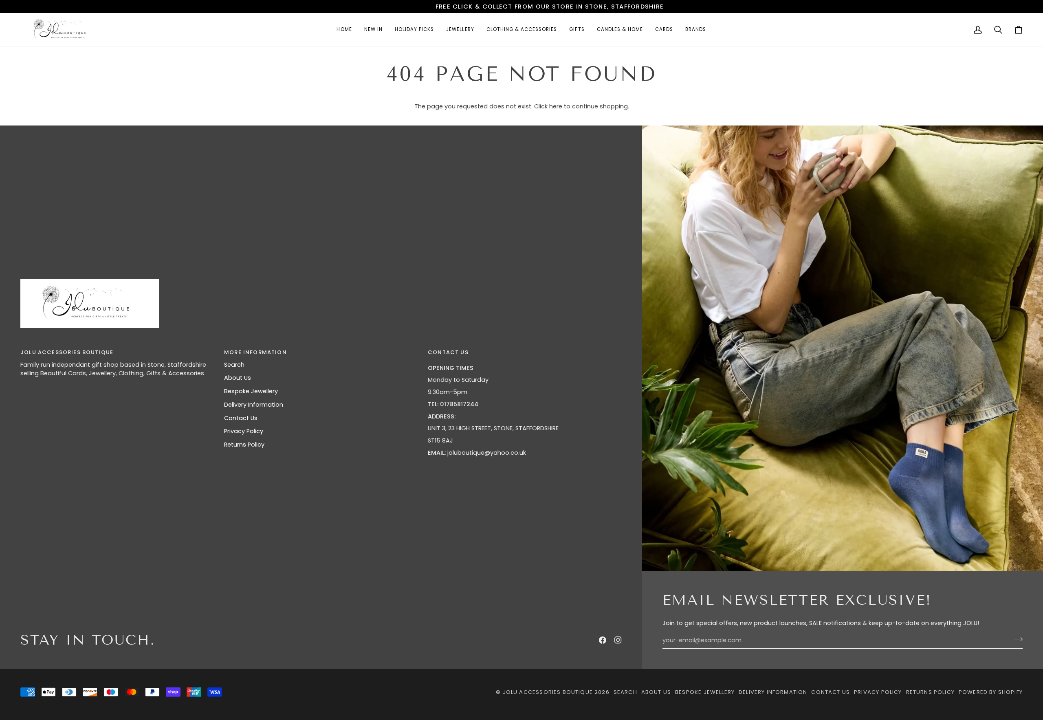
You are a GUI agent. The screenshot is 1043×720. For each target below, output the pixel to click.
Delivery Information (253, 405)
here (555, 106)
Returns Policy (244, 444)
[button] (460, 29)
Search (234, 365)
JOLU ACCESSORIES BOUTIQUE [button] (66, 352)
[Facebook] (602, 640)
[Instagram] (618, 640)
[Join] (1016, 639)
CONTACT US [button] (448, 352)
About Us (237, 378)
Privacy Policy (243, 431)
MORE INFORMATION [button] (255, 352)
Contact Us (240, 418)
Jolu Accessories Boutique (548, 692)
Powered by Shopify (991, 692)
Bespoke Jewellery (251, 391)
